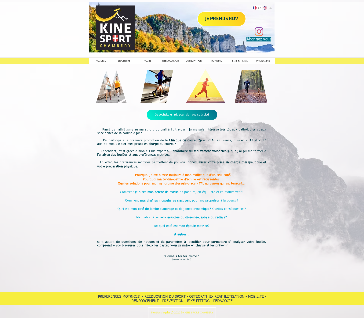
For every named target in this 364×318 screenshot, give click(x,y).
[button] (182, 312)
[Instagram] (259, 31)
